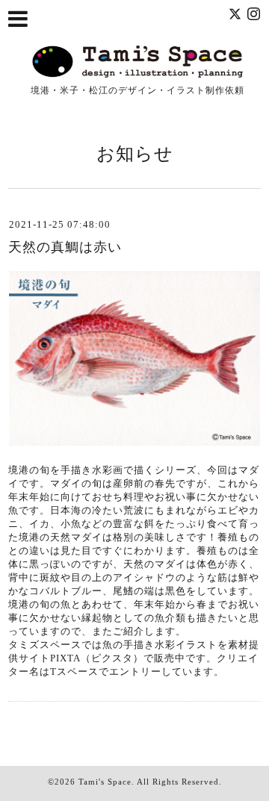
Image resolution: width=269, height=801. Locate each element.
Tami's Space (105, 781)
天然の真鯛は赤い (65, 247)
